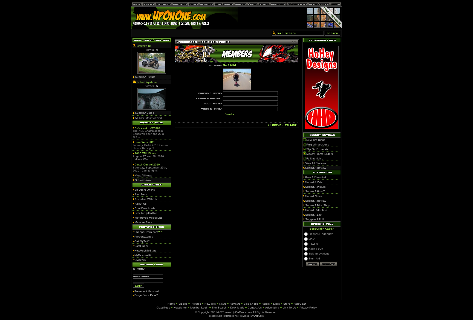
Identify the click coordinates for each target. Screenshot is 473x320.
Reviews (235, 303)
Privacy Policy (308, 307)
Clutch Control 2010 (147, 164)
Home (171, 303)
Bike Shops (251, 303)
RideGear (300, 303)
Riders (266, 303)
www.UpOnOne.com (237, 312)
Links (276, 303)
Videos (182, 303)
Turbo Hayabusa (146, 82)
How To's (210, 303)
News (222, 303)
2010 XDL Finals (145, 153)
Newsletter (180, 307)
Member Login (199, 307)
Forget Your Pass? (146, 295)
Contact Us (255, 307)
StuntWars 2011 (145, 142)
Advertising (272, 307)
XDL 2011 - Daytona (147, 127)
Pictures (196, 303)
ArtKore (259, 315)
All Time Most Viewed (148, 117)
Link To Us (289, 307)
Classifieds (163, 307)
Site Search (219, 307)
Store (286, 303)
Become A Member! (146, 291)
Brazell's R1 (144, 45)
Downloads (237, 307)
